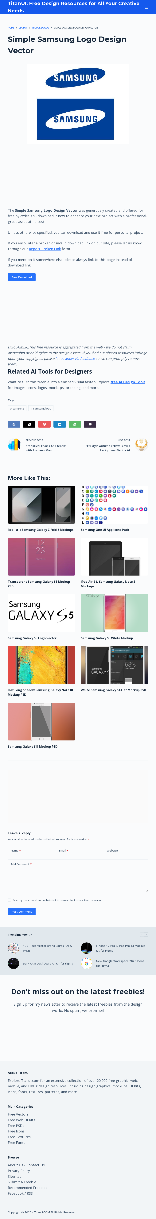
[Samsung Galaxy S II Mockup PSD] (41, 721)
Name (16, 850)
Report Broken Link (45, 249)
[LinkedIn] (59, 424)
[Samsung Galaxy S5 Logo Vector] (41, 613)
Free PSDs (16, 1125)
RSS (30, 1193)
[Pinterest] (44, 424)
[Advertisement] (78, 175)
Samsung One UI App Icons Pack (105, 530)
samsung (17, 408)
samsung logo (41, 408)
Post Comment (22, 911)
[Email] (90, 424)
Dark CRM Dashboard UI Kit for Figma (48, 963)
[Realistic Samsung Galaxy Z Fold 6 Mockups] (41, 505)
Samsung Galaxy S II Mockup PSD (32, 746)
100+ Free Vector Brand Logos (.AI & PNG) (47, 948)
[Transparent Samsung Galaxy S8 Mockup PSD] (41, 557)
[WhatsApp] (75, 424)
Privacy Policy (19, 1170)
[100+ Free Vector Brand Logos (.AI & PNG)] (13, 948)
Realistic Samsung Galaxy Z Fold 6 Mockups (40, 530)
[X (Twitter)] (29, 424)
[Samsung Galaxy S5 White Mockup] (114, 613)
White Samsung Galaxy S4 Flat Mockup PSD (113, 690)
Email (63, 850)
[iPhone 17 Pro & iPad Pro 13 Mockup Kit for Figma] (86, 948)
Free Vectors (18, 1114)
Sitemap (14, 1176)
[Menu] (146, 7)
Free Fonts (16, 1142)
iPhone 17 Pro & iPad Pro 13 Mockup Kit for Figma (120, 948)
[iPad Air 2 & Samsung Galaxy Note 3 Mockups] (114, 557)
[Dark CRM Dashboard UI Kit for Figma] (13, 963)
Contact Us (35, 1165)
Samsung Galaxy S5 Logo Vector (32, 638)
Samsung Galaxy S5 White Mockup (107, 638)
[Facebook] (14, 424)
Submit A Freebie (22, 1182)
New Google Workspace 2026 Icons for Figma (120, 963)
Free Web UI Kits (21, 1120)
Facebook (16, 1193)
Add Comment (21, 864)
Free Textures (19, 1137)
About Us (15, 1165)
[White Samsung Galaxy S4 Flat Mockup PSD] (114, 665)
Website (112, 850)
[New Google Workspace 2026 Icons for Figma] (86, 963)
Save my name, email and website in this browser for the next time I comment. (57, 900)
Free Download (22, 277)
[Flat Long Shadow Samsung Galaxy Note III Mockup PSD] (41, 665)
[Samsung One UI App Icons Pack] (114, 505)
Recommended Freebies (27, 1187)
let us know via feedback (75, 358)
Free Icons (16, 1131)
